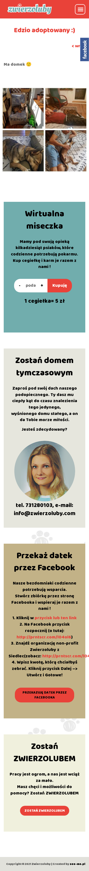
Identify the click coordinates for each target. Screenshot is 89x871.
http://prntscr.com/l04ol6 (44, 637)
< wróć (78, 46)
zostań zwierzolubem (44, 810)
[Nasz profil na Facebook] (84, 49)
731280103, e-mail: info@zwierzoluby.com (44, 509)
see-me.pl (77, 864)
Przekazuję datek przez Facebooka (44, 695)
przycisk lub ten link (56, 618)
